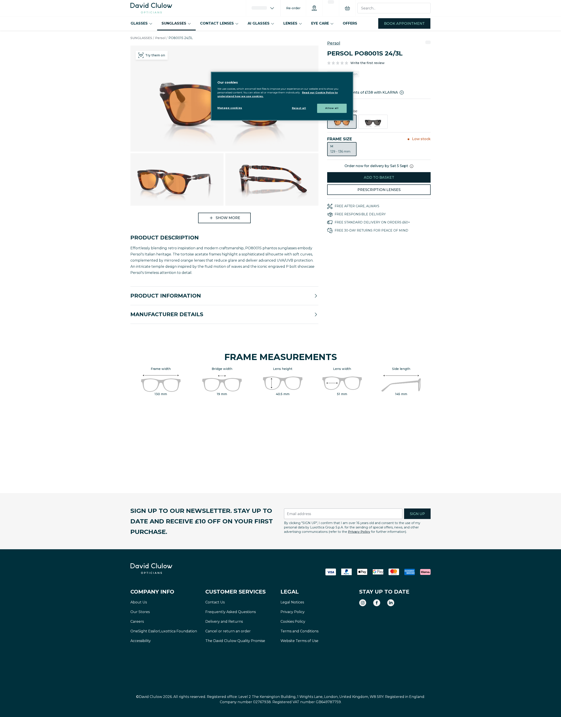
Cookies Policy (292, 621)
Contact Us (215, 602)
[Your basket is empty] (347, 8)
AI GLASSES (259, 23)
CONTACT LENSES (217, 23)
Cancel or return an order (228, 631)
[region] (282, 96)
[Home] (151, 8)
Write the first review (367, 62)
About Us (138, 602)
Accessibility (140, 641)
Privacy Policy (359, 532)
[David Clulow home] (163, 568)
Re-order (293, 8)
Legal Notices (292, 602)
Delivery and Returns (224, 621)
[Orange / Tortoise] (342, 122)
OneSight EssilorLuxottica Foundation (163, 631)
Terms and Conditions (299, 631)
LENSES (290, 23)
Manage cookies (229, 107)
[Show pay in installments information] (402, 93)
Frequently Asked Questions (230, 612)
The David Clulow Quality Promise (235, 641)
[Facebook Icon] (376, 602)
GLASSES (139, 23)
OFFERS (350, 23)
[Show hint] (411, 166)
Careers (137, 621)
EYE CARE (320, 23)
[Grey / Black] (373, 122)
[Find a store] (314, 8)
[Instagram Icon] (362, 602)
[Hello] (263, 8)
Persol (160, 38)
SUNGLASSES (174, 23)
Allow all (331, 108)
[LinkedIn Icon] (390, 602)
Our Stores (140, 612)
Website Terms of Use (299, 641)
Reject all (299, 108)
